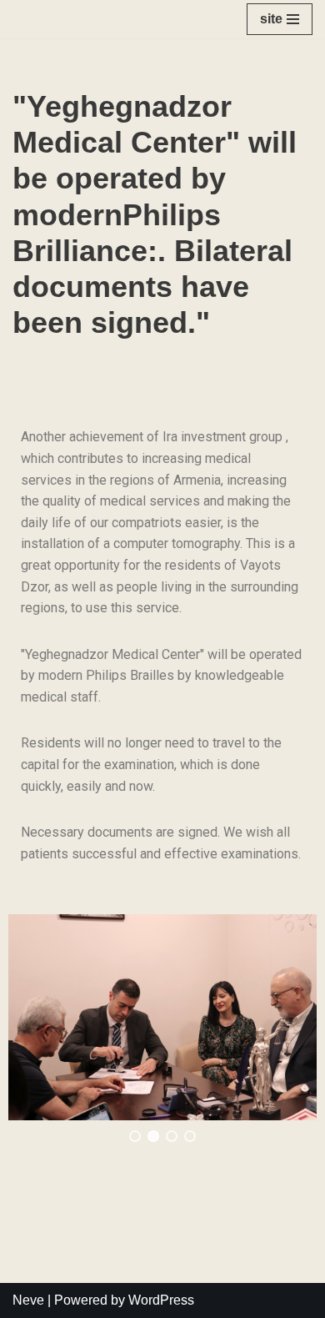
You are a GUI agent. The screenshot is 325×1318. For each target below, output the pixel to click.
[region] (162, 1027)
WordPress (161, 1300)
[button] (135, 1136)
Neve (28, 1300)
